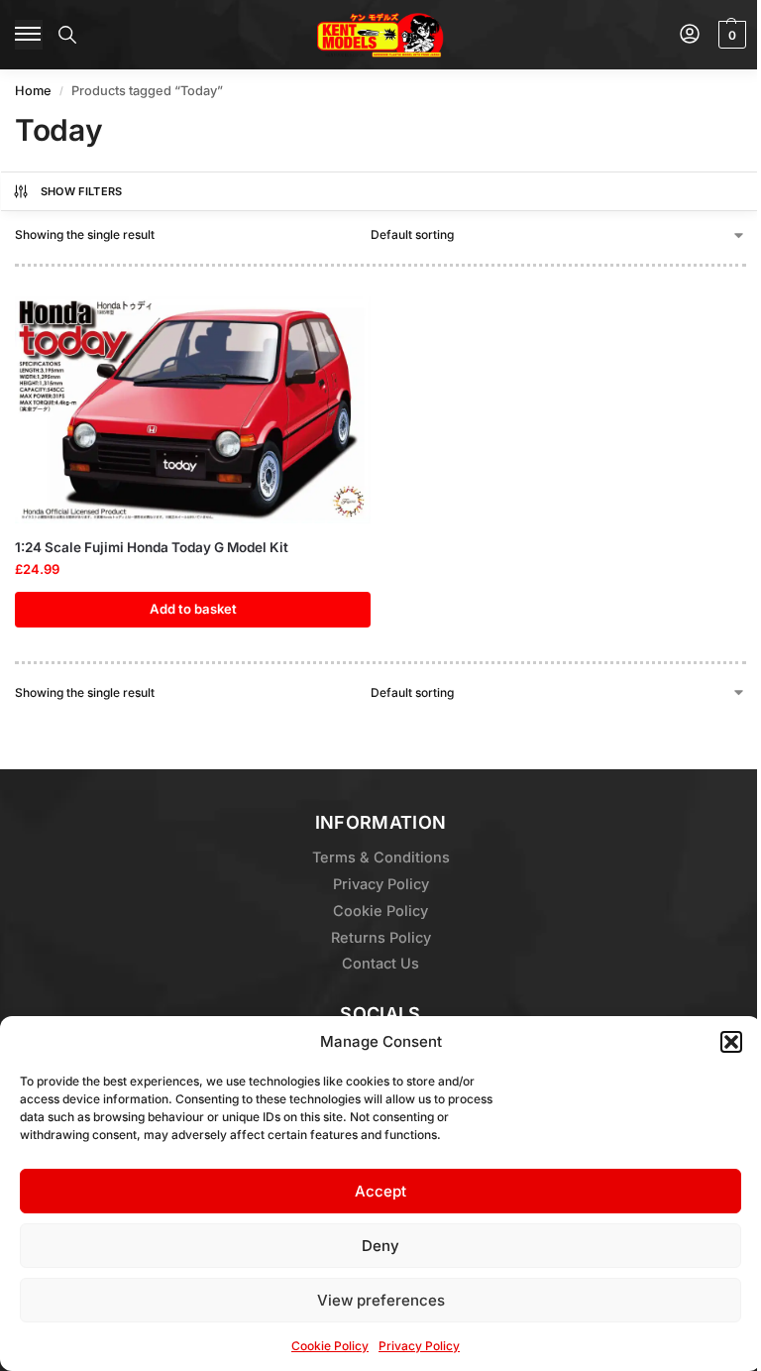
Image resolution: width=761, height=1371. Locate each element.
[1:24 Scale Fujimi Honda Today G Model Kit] (193, 409)
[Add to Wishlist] (331, 321)
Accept (380, 1191)
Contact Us (380, 963)
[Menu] (29, 35)
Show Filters (82, 191)
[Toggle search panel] (67, 34)
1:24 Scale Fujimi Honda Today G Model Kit (151, 547)
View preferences (381, 1300)
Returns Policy (381, 938)
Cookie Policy (330, 1345)
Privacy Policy (419, 1345)
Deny (380, 1245)
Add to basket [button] (193, 609)
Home (33, 90)
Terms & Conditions (381, 857)
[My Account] (690, 35)
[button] (731, 1042)
